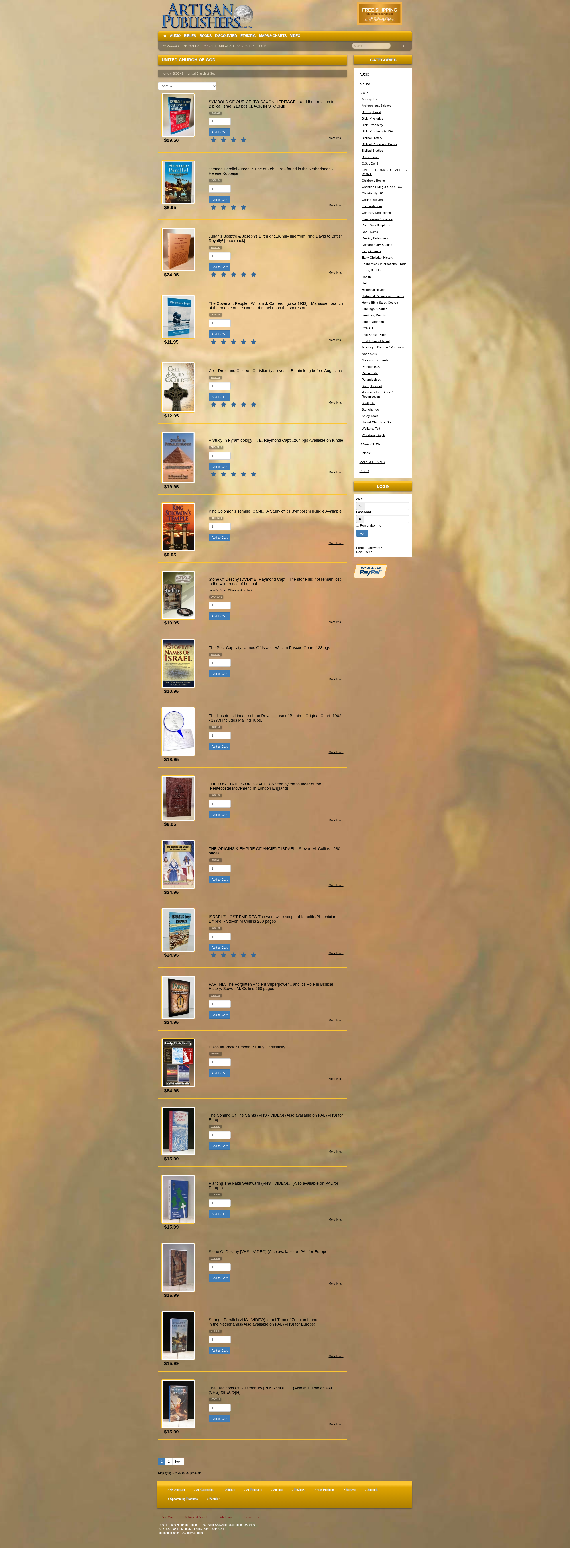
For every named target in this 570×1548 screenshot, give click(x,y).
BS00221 (215, 654)
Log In (262, 45)
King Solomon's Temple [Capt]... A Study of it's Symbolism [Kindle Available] (276, 511)
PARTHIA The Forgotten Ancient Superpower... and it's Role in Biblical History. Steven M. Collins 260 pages (271, 986)
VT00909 (215, 1331)
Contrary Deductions (376, 212)
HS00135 (215, 113)
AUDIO (364, 74)
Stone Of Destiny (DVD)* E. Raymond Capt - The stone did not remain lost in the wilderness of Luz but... (275, 581)
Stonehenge (370, 409)
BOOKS (365, 93)
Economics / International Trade (384, 264)
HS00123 (215, 247)
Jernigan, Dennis (374, 315)
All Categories (204, 1489)
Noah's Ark (369, 354)
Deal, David (370, 232)
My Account (172, 45)
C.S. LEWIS (370, 163)
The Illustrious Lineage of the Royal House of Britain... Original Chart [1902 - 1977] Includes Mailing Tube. (275, 718)
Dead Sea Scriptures (376, 225)
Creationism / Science (377, 219)
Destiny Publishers (375, 238)
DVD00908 (216, 597)
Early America (371, 251)
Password (363, 512)
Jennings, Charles (374, 309)
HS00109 (215, 314)
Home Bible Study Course (380, 302)
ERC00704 (216, 518)
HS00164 (215, 860)
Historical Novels (373, 289)
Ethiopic (365, 453)
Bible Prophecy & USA (377, 131)
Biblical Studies (372, 150)
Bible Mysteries (372, 118)
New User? (364, 552)
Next (178, 1461)
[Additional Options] (383, 571)
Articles (278, 1489)
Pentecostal (370, 373)
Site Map (167, 1517)
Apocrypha (369, 99)
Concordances (372, 206)
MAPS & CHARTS (372, 462)
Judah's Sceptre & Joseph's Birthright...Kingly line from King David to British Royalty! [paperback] (276, 238)
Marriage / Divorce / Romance (383, 347)
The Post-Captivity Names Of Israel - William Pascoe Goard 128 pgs (269, 647)
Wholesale (226, 1517)
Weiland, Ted (371, 428)
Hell (364, 283)
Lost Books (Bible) (374, 334)
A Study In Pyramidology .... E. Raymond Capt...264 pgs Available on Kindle (276, 440)
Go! (405, 46)
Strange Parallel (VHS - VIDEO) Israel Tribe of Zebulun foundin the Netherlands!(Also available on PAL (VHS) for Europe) (263, 1322)
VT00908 (215, 1258)
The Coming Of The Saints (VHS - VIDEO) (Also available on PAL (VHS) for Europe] (276, 1117)
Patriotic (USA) (372, 366)
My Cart (210, 45)
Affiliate (230, 1489)
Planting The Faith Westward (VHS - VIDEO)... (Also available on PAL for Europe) (273, 1185)
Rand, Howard (372, 386)
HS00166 (215, 995)
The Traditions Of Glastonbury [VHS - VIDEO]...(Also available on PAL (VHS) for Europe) (271, 1390)
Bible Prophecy (372, 125)
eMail (360, 499)
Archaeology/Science (376, 105)
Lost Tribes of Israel (376, 341)
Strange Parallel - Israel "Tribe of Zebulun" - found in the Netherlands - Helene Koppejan (271, 171)
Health (366, 277)
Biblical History (372, 138)
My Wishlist (192, 45)
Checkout (226, 45)
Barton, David (371, 112)
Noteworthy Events (375, 360)
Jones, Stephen (373, 321)
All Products (254, 1489)
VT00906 (215, 1194)
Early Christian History (377, 257)
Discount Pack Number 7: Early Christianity (247, 1047)
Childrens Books (373, 180)
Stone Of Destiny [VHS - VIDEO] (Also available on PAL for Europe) (269, 1251)
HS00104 (215, 377)
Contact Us (245, 45)
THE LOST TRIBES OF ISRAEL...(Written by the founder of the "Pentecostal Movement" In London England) (265, 786)
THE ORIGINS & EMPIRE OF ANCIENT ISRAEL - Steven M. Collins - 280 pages (274, 850)
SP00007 (215, 1053)
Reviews (299, 1489)
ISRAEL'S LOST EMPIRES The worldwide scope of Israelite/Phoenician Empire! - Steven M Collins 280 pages (272, 919)
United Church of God (377, 422)
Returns (350, 1489)
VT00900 (215, 1126)
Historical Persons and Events (383, 296)
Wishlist (214, 1499)
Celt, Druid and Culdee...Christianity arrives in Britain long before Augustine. (276, 370)
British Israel (370, 157)
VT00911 (215, 1399)
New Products (325, 1489)
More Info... (336, 138)
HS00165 (215, 928)
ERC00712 (216, 447)
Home (165, 73)
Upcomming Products (183, 1499)
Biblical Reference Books (379, 144)
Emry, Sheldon (372, 270)
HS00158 (215, 727)
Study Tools (370, 416)
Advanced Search (196, 1517)
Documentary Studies (377, 244)
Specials (372, 1489)
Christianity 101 (373, 193)
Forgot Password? (369, 547)
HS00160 (215, 795)
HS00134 (215, 180)
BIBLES (365, 83)
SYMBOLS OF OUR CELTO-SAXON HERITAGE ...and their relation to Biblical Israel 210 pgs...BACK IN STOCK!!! (271, 104)
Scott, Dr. (368, 403)
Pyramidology (371, 379)
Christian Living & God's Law (382, 187)
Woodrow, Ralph (373, 435)
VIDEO (364, 471)
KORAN (367, 328)
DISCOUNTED (370, 443)
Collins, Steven (372, 199)
